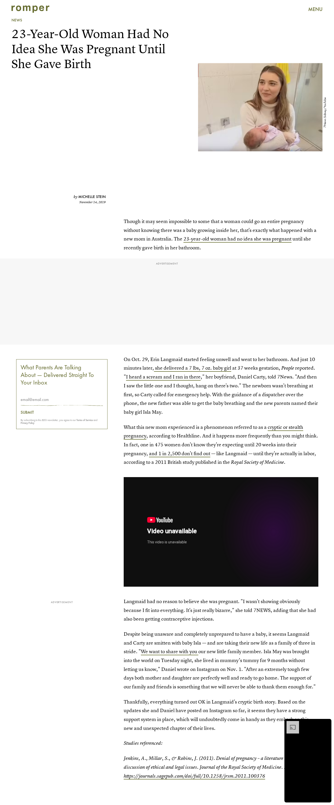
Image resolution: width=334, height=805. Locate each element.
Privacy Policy (27, 423)
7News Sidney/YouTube (325, 112)
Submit (27, 412)
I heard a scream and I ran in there (163, 377)
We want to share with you (169, 651)
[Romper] (30, 9)
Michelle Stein (92, 196)
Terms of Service (84, 420)
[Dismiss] (325, 723)
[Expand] (290, 723)
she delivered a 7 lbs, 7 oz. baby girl (192, 368)
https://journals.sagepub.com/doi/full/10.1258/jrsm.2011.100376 (194, 776)
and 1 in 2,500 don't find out (179, 453)
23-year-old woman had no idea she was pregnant (237, 239)
